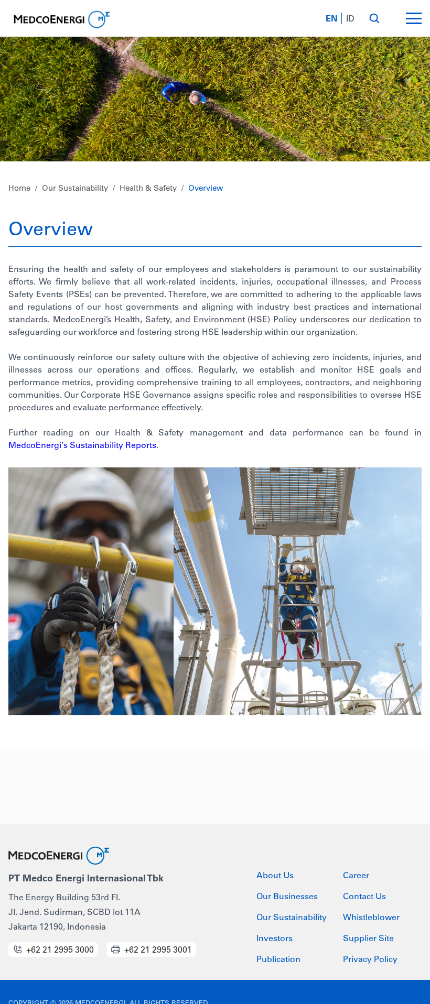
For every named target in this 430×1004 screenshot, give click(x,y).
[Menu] (414, 18)
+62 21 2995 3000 (60, 949)
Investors (274, 938)
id (350, 18)
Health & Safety (148, 188)
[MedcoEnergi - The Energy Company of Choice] (60, 19)
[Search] (374, 18)
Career (356, 875)
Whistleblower (371, 917)
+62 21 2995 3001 (158, 949)
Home (19, 188)
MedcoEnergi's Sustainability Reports (82, 445)
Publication (278, 959)
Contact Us (364, 896)
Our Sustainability (75, 188)
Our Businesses (287, 896)
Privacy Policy (370, 959)
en (331, 18)
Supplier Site (368, 938)
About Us (275, 875)
